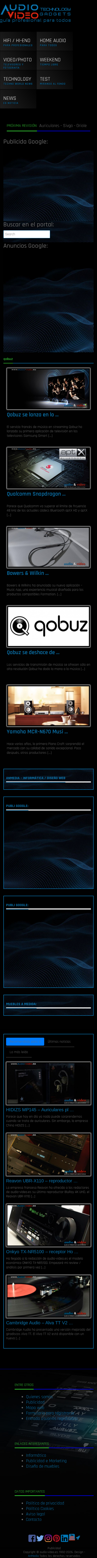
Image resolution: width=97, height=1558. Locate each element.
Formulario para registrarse (50, 1413)
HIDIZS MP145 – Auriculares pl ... (40, 1109)
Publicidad (35, 1402)
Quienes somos (39, 1397)
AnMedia (33, 1556)
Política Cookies (40, 1509)
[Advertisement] (48, 184)
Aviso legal (35, 1514)
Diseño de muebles (42, 1466)
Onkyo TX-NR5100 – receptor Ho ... (42, 1251)
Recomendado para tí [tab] (25, 1041)
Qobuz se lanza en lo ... (33, 414)
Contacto (34, 1519)
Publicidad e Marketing (46, 1461)
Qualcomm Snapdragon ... (36, 494)
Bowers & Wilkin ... (28, 573)
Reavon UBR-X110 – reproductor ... (42, 1180)
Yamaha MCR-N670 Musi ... (37, 731)
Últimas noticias (59, 1041)
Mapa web (35, 1408)
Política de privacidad (45, 1503)
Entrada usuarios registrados (52, 1418)
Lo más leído (19, 1052)
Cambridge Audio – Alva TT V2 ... (39, 1322)
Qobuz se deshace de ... (33, 652)
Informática (36, 1455)
